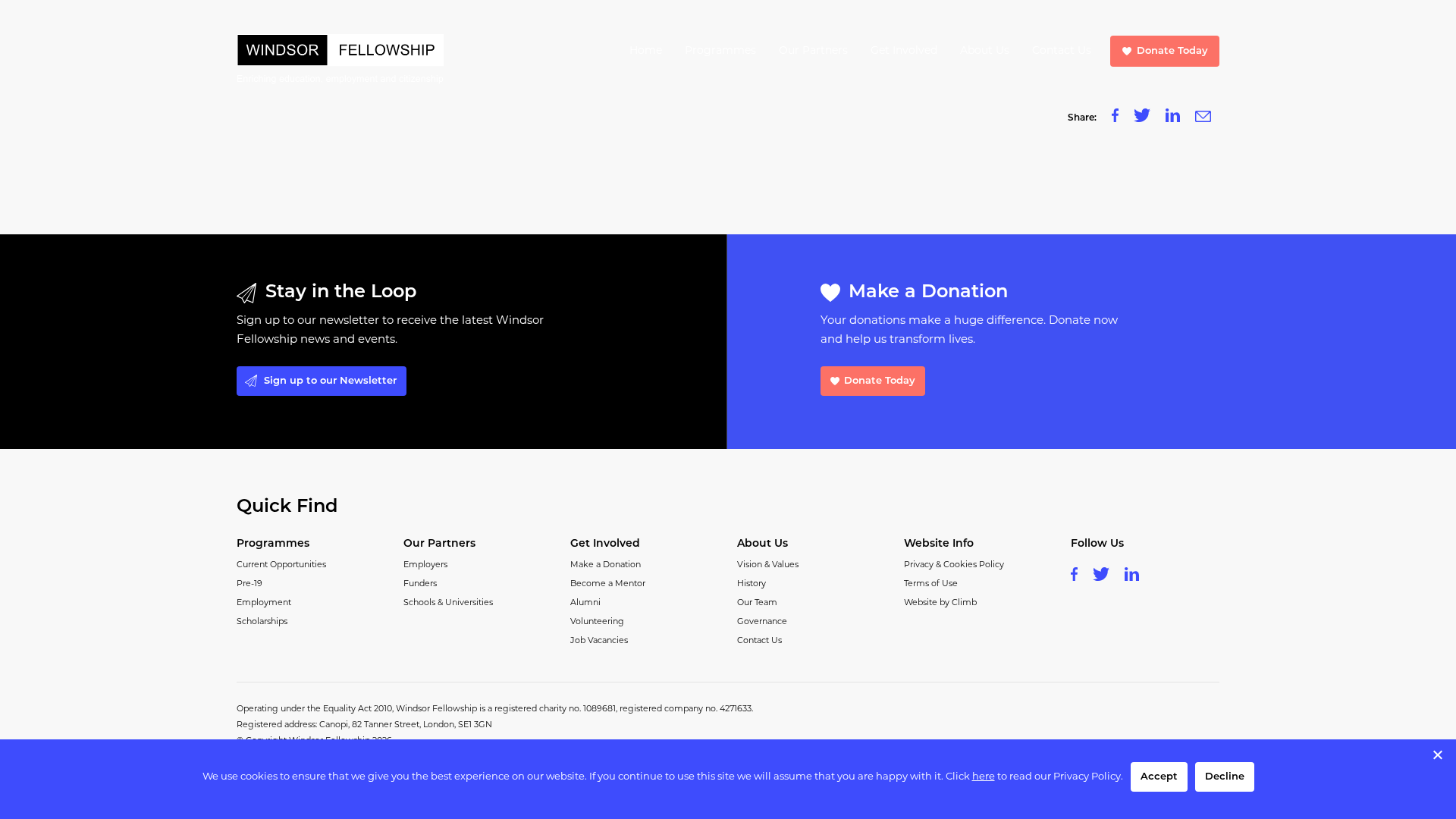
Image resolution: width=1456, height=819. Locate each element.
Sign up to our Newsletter (330, 381)
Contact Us (1061, 51)
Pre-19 (249, 584)
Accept (1159, 777)
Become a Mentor (607, 584)
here (983, 777)
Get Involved (904, 51)
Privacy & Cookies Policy (954, 565)
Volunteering (597, 622)
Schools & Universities (448, 603)
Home (645, 51)
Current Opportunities (281, 565)
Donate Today (1172, 51)
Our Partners (813, 51)
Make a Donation (605, 565)
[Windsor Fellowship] (340, 59)
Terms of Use (931, 584)
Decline (1224, 777)
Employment (264, 603)
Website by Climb (940, 603)
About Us (984, 51)
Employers (425, 565)
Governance (762, 622)
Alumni (585, 603)
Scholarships (262, 622)
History (751, 584)
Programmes (720, 51)
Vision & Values (768, 565)
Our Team (757, 603)
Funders (420, 584)
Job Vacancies (599, 641)
